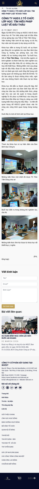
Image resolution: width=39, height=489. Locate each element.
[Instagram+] (7, 388)
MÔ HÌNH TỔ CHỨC (8, 426)
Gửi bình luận (8, 306)
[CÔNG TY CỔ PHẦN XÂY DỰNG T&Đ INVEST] (19, 3)
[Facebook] (3, 388)
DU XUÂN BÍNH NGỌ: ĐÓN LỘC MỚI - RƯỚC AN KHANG (17, 337)
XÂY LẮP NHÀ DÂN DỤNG (10, 452)
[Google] (11, 388)
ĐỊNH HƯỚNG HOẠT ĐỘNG (11, 422)
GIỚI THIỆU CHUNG (8, 414)
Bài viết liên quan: (12, 311)
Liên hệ (4, 409)
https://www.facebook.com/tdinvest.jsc (15, 377)
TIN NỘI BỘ (5, 435)
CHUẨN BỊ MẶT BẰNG (9, 464)
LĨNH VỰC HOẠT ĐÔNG (9, 418)
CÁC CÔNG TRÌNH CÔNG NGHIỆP (13, 456)
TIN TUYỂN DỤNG (7, 447)
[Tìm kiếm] (35, 3)
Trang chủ (5, 393)
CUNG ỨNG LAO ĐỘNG (9, 460)
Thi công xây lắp (7, 405)
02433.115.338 (14, 375)
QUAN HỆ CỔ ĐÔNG (8, 430)
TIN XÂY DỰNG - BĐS (8, 439)
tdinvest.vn (29, 380)
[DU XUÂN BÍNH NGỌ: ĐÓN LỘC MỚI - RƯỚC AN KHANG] (19, 325)
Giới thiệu (5, 397)
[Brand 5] (32, 478)
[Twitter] (16, 388)
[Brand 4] (19, 478)
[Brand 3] (7, 478)
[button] (35, 332)
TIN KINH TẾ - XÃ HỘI (9, 443)
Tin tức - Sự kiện (7, 401)
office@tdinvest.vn (12, 380)
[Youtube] (20, 388)
